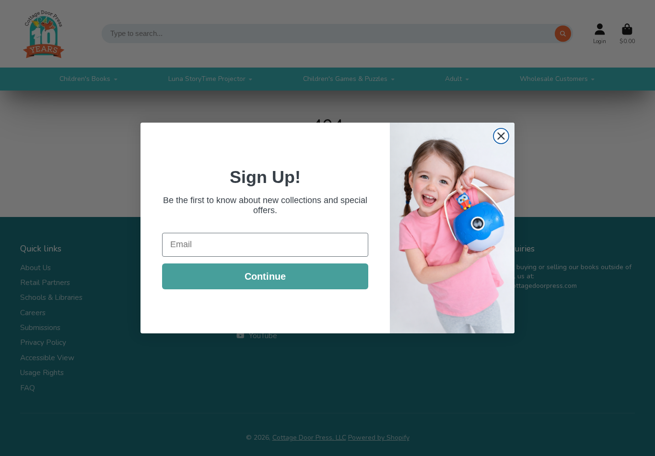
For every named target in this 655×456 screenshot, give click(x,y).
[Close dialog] (501, 136)
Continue (265, 276)
